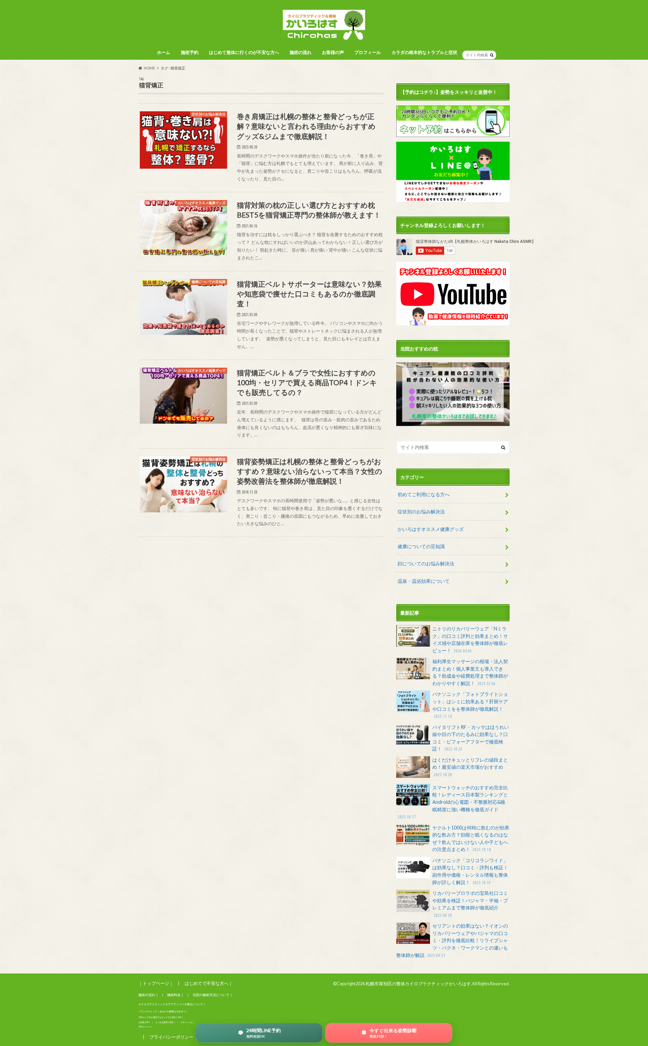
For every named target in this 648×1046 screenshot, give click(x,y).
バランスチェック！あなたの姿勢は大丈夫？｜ (163, 1011)
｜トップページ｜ (155, 983)
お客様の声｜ (144, 1022)
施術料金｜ (175, 995)
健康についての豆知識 (421, 546)
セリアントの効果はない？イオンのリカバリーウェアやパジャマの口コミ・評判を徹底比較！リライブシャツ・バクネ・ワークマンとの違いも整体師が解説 (452, 940)
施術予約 (189, 52)
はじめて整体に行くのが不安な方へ (244, 52)
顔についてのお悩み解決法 (426, 563)
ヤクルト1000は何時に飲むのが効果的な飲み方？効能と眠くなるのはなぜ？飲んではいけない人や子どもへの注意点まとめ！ (470, 838)
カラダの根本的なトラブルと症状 (424, 52)
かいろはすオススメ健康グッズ (431, 529)
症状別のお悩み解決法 (421, 511)
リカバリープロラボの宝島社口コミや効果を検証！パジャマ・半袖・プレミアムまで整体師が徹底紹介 (470, 903)
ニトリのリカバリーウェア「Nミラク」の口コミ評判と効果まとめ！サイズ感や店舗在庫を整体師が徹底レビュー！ (470, 639)
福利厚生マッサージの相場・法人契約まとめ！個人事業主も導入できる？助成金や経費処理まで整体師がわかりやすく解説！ (470, 672)
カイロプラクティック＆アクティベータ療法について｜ (172, 1004)
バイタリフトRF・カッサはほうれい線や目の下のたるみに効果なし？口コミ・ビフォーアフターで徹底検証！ (470, 738)
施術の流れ (301, 52)
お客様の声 (333, 52)
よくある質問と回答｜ (165, 1022)
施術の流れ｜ (148, 995)
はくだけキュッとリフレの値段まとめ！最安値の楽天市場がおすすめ (470, 767)
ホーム (163, 52)
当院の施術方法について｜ (212, 995)
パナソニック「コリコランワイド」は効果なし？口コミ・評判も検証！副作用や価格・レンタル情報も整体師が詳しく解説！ (470, 871)
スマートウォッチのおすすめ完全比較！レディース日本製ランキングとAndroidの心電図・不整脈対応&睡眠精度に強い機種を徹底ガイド (453, 802)
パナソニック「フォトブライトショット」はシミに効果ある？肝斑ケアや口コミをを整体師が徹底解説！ (470, 704)
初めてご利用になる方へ (424, 494)
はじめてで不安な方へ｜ (209, 983)
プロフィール (367, 52)
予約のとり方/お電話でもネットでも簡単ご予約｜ (161, 1017)
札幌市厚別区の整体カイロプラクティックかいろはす (418, 983)
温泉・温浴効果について (424, 581)
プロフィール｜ (187, 1022)
